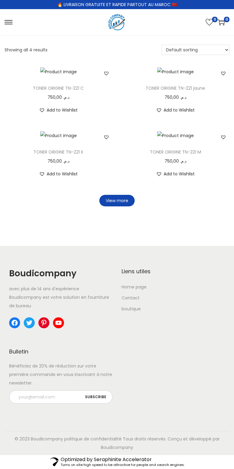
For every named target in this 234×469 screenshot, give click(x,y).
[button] (106, 73)
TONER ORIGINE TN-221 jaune (175, 88)
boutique (131, 309)
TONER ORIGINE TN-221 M (175, 152)
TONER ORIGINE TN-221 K (58, 152)
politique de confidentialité (93, 439)
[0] (209, 22)
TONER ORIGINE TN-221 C (58, 88)
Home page (134, 287)
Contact (131, 298)
